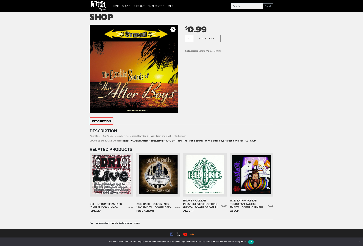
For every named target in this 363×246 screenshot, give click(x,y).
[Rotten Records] (98, 6)
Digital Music (205, 50)
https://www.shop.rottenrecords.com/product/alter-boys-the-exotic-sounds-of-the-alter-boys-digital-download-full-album (189, 140)
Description (101, 121)
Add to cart (207, 38)
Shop (125, 6)
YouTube (185, 234)
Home (116, 6)
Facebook (171, 234)
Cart (170, 6)
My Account (155, 6)
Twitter (178, 234)
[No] (359, 241)
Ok (251, 241)
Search (268, 6)
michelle (114, 223)
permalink (135, 223)
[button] (173, 29)
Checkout (139, 6)
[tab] (101, 121)
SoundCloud (191, 234)
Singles (217, 50)
